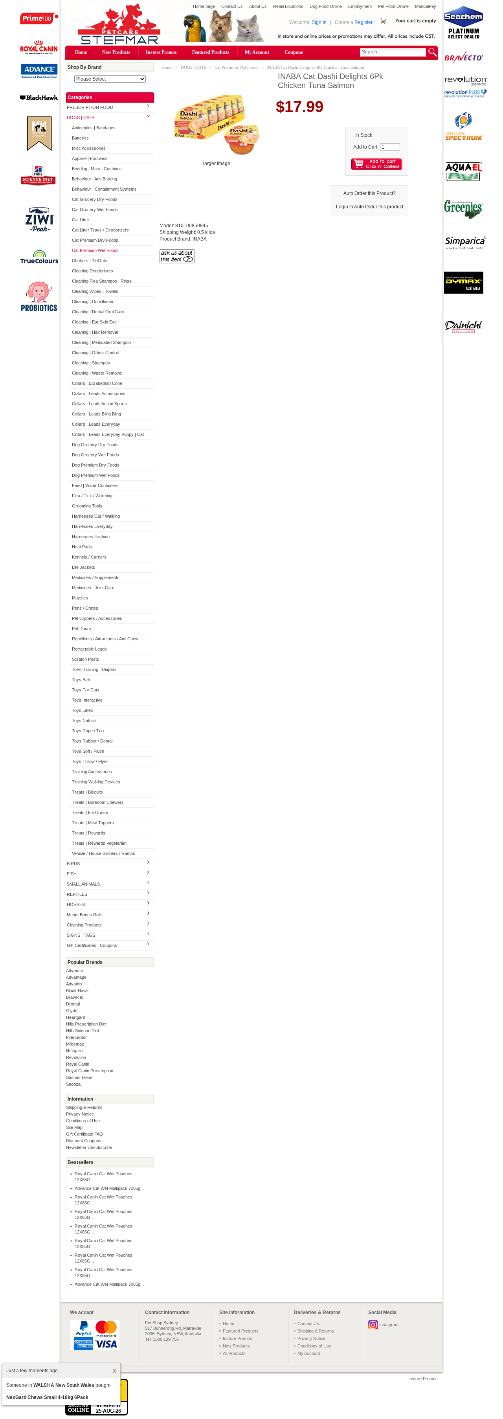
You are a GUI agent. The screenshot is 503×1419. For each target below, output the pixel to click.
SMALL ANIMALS (83, 884)
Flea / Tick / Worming (92, 495)
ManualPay (425, 6)
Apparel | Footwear (90, 158)
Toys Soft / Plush (88, 751)
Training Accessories (92, 771)
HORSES (76, 904)
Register (363, 22)
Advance (74, 970)
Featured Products (210, 52)
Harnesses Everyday (92, 526)
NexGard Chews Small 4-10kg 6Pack (47, 1397)
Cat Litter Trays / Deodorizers (100, 230)
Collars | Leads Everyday (96, 424)
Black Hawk (77, 990)
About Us (258, 6)
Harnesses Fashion (91, 536)
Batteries (80, 138)
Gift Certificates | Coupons (92, 945)
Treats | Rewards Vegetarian (99, 843)
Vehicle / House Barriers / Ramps (103, 853)
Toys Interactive (87, 700)
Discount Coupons (83, 1140)
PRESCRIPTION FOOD (90, 107)
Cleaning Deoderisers (92, 270)
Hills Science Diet (82, 1030)
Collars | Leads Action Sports (99, 403)
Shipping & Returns (84, 1107)
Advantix (74, 984)
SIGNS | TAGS (81, 935)
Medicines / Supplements (95, 577)
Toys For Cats (85, 689)
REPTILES (77, 894)
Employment (360, 6)
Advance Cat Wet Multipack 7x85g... (109, 1188)
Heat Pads (82, 546)
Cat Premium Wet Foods (95, 250)
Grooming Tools (87, 506)
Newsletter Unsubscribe (89, 1147)
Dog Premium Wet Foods (96, 475)
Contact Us (232, 6)
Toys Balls (82, 679)
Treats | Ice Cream (90, 812)
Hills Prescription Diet (86, 1024)
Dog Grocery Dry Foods (95, 444)
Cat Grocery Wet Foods (95, 209)
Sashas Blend (79, 1077)
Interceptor (76, 1037)
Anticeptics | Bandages (94, 127)
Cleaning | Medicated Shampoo (101, 342)
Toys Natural (84, 720)
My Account (257, 52)
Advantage (76, 977)
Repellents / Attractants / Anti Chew (105, 638)
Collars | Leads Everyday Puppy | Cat (108, 434)
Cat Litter (80, 219)
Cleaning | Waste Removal (97, 373)
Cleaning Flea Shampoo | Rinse (102, 281)
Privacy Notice (80, 1114)
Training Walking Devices (96, 781)
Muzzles (80, 598)
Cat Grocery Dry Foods (94, 199)
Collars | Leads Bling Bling (96, 414)
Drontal (73, 1004)
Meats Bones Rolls (85, 914)
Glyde (71, 1010)
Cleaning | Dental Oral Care (98, 311)
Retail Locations (288, 6)
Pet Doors (81, 628)
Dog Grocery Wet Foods (95, 454)
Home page (204, 6)
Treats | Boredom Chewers (98, 802)
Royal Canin (77, 1064)
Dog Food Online (326, 6)
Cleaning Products (84, 925)
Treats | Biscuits (87, 792)
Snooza (73, 1084)
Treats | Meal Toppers (93, 822)
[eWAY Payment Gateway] (96, 1414)
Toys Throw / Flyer (90, 761)
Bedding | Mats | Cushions (97, 168)
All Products (234, 1353)
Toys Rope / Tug (88, 730)
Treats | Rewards (88, 833)
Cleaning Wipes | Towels (95, 291)
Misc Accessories (89, 148)
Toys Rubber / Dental (92, 741)
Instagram (388, 1324)
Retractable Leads (89, 649)
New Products (116, 52)
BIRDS (73, 863)
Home (81, 52)
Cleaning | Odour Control (95, 352)
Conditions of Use (83, 1120)
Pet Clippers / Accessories (97, 618)
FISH (72, 873)
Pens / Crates (85, 608)
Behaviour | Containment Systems (104, 189)
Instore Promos (161, 52)
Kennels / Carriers (89, 557)
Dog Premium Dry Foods (95, 465)
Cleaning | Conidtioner (93, 301)
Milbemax (75, 1044)
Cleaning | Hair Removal (95, 332)
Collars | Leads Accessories (98, 393)
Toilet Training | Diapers (94, 669)
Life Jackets (83, 567)
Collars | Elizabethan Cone (97, 383)
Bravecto (74, 997)
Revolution (76, 1057)
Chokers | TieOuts (89, 260)
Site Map (74, 1127)
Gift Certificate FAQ (84, 1134)
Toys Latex (82, 710)
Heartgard (75, 1017)
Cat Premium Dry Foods (95, 240)
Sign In (319, 22)
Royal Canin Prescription (89, 1070)
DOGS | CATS (80, 117)
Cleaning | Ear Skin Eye (94, 322)
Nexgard (74, 1050)
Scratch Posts (85, 659)
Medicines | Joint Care (93, 587)
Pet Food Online (393, 6)
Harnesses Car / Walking (96, 516)
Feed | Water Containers (95, 485)
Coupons (294, 52)
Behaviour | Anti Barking (94, 178)
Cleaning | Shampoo (91, 362)
